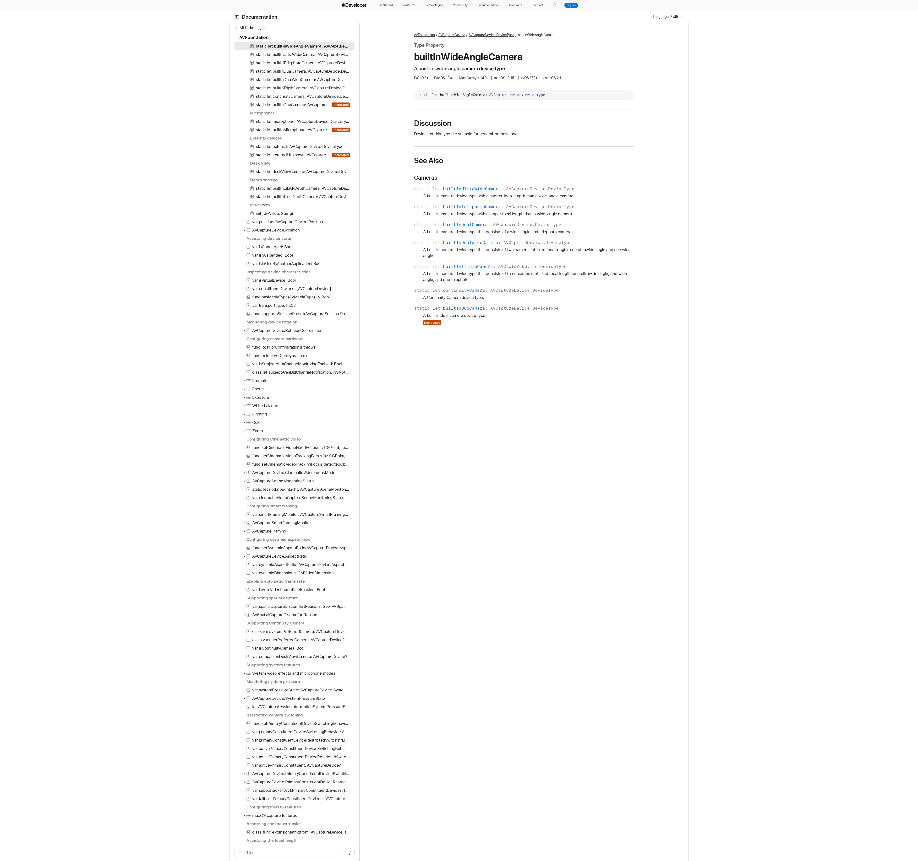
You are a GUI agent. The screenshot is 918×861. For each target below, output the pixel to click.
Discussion (432, 123)
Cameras (425, 177)
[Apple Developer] (355, 5)
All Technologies (253, 28)
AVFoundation (424, 35)
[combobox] (290, 852)
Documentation (259, 17)
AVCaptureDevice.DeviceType (491, 35)
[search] (287, 852)
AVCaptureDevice (451, 35)
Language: (661, 17)
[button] (554, 5)
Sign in (571, 5)
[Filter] (290, 852)
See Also (428, 160)
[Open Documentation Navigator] (237, 16)
